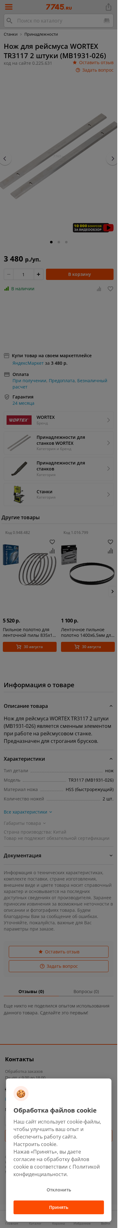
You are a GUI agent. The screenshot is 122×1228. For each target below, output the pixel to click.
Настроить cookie (34, 1144)
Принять (58, 1207)
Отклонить (59, 1190)
